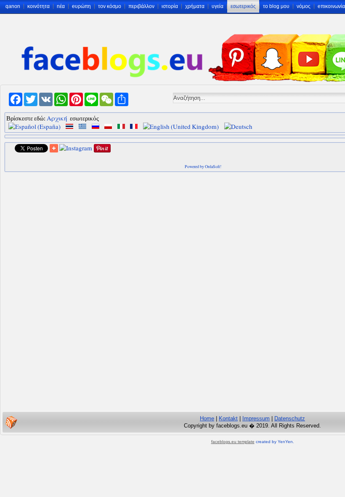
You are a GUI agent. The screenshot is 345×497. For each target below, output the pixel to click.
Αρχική (57, 118)
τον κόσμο (109, 6)
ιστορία (170, 6)
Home (207, 418)
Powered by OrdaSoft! (203, 166)
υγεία (217, 6)
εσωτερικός (243, 6)
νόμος (303, 6)
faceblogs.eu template (233, 441)
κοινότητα (38, 6)
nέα (61, 6)
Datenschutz (289, 418)
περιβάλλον (141, 6)
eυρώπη (81, 6)
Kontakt (228, 418)
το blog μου (276, 6)
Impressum (256, 418)
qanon (12, 6)
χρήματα (194, 6)
